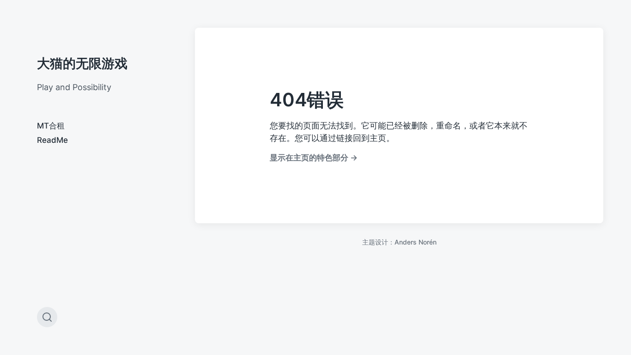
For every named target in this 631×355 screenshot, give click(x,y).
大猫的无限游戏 (82, 63)
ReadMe (52, 140)
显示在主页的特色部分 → (314, 157)
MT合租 (51, 125)
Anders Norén (415, 242)
